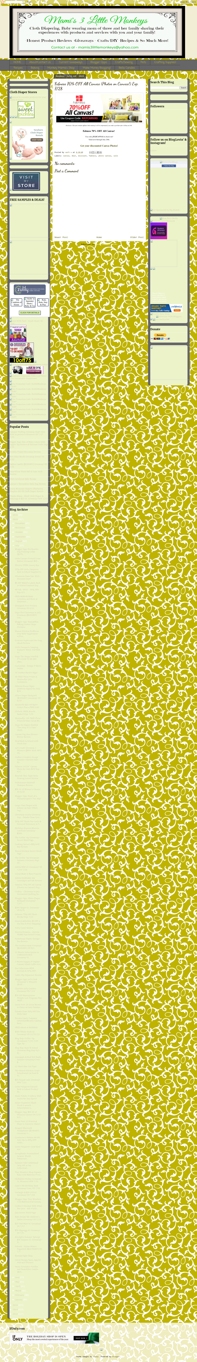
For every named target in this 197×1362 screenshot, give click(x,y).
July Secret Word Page (25, 1213)
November (20, 528)
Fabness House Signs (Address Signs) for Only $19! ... (27, 688)
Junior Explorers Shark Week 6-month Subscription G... (25, 1105)
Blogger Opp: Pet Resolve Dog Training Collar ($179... (27, 551)
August (19, 541)
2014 (15, 1305)
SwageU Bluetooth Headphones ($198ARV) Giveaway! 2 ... (27, 1130)
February (20, 1295)
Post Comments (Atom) (106, 244)
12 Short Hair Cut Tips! (26, 1067)
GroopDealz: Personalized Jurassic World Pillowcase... (27, 1156)
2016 (15, 515)
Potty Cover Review (24, 928)
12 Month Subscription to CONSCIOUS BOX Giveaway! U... (27, 955)
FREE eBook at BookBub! (26, 1028)
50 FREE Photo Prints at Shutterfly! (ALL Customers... (26, 679)
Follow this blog (169, 166)
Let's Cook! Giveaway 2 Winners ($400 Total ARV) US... (28, 750)
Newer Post (61, 237)
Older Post (137, 237)
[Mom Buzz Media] (169, 219)
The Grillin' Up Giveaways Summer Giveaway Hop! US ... (27, 860)
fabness (92, 156)
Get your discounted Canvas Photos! (99, 145)
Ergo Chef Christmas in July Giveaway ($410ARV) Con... (28, 615)
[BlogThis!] (93, 152)
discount (82, 156)
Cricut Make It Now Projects (28, 874)
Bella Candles (127, 68)
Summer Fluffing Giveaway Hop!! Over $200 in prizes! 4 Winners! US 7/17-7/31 (27, 434)
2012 (15, 1314)
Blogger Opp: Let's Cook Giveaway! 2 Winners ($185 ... (26, 982)
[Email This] (90, 152)
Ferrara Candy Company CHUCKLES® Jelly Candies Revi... (28, 1021)
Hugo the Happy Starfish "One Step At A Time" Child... (26, 727)
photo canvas (104, 156)
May (17, 1282)
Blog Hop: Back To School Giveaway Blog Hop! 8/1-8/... (27, 1050)
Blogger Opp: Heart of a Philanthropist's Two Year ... (28, 798)
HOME (17, 62)
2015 (15, 520)
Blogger (116, 1357)
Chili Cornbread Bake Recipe (23, 479)
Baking (35, 68)
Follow (153, 151)
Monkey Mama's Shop (61, 68)
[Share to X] (95, 152)
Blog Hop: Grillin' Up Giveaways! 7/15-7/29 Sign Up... (26, 1041)
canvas (66, 156)
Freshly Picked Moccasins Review (25, 452)
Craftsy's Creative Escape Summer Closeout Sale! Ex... (26, 759)
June (17, 1277)
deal (74, 156)
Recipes (18, 68)
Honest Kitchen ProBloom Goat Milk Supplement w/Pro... (27, 634)
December (20, 523)
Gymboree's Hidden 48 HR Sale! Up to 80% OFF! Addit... (27, 1140)
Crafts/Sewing (124, 62)
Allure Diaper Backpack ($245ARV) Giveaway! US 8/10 (28, 698)
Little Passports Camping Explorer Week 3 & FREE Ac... (27, 650)
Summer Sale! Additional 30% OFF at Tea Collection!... (26, 1165)
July (17, 546)
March (18, 1291)
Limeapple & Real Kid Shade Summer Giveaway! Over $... (28, 1059)
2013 (15, 1310)
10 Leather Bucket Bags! (26, 673)
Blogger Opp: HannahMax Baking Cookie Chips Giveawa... (26, 624)
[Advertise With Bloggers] (169, 317)
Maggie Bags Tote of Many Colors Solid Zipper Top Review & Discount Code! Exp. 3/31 (29, 444)
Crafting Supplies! (165, 62)
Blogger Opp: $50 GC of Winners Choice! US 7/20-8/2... (28, 1114)
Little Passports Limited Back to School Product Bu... (26, 1089)
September (20, 537)
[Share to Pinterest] (100, 152)
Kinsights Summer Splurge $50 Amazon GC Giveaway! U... (28, 1239)
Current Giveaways (70, 62)
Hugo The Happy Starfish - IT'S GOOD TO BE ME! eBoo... (27, 659)
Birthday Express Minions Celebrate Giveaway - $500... (27, 831)
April (18, 1286)
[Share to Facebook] (98, 152)
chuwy (95, 1357)
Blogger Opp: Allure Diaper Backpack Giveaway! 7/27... (27, 901)
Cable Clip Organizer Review (28, 975)
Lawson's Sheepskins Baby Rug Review (28, 484)
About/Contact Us (40, 62)
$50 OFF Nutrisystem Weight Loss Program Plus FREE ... (28, 998)
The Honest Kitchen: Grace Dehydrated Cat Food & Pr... (27, 1073)
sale (116, 156)
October (19, 532)
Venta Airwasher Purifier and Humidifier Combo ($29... (26, 1269)
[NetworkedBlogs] (169, 162)
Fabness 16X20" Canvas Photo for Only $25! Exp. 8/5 (27, 769)
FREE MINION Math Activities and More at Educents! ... (26, 599)
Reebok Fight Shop (24, 1256)
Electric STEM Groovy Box (27, 565)
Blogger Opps (99, 62)
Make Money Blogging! (97, 68)
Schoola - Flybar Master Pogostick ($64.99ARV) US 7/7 (28, 1249)
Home (99, 237)
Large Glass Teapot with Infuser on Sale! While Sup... (26, 808)
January (19, 1300)
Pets (143, 62)
